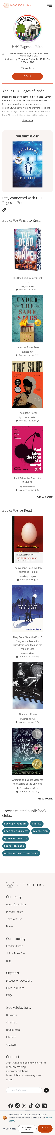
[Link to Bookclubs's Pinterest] (37, 1106)
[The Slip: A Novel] (27, 384)
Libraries (11, 1037)
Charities (11, 1022)
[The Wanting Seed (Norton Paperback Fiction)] (27, 539)
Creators (11, 1044)
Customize (11, 1128)
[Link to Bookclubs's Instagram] (17, 1106)
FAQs (9, 995)
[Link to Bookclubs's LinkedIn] (44, 1106)
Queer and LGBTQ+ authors (21, 853)
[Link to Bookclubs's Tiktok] (31, 1106)
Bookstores (13, 1029)
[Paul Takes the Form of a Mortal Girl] (27, 449)
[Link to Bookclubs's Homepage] (17, 5)
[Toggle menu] (49, 5)
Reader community (16, 831)
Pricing (10, 926)
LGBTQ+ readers (14, 846)
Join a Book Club (16, 953)
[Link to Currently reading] (27, 164)
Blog (8, 960)
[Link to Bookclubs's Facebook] (10, 1106)
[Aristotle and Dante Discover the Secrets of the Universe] (27, 751)
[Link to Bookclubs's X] (24, 1106)
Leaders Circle (14, 946)
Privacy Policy (14, 911)
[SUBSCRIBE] (46, 1090)
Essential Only (27, 1128)
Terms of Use (14, 919)
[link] (4, 210)
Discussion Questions (19, 980)
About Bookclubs (16, 904)
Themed (36, 824)
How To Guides (15, 988)
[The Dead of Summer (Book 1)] (27, 249)
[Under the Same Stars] (27, 318)
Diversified (40, 831)
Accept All (45, 1128)
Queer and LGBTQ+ (15, 838)
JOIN (27, 76)
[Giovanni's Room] (27, 685)
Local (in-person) (15, 824)
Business (11, 1015)
